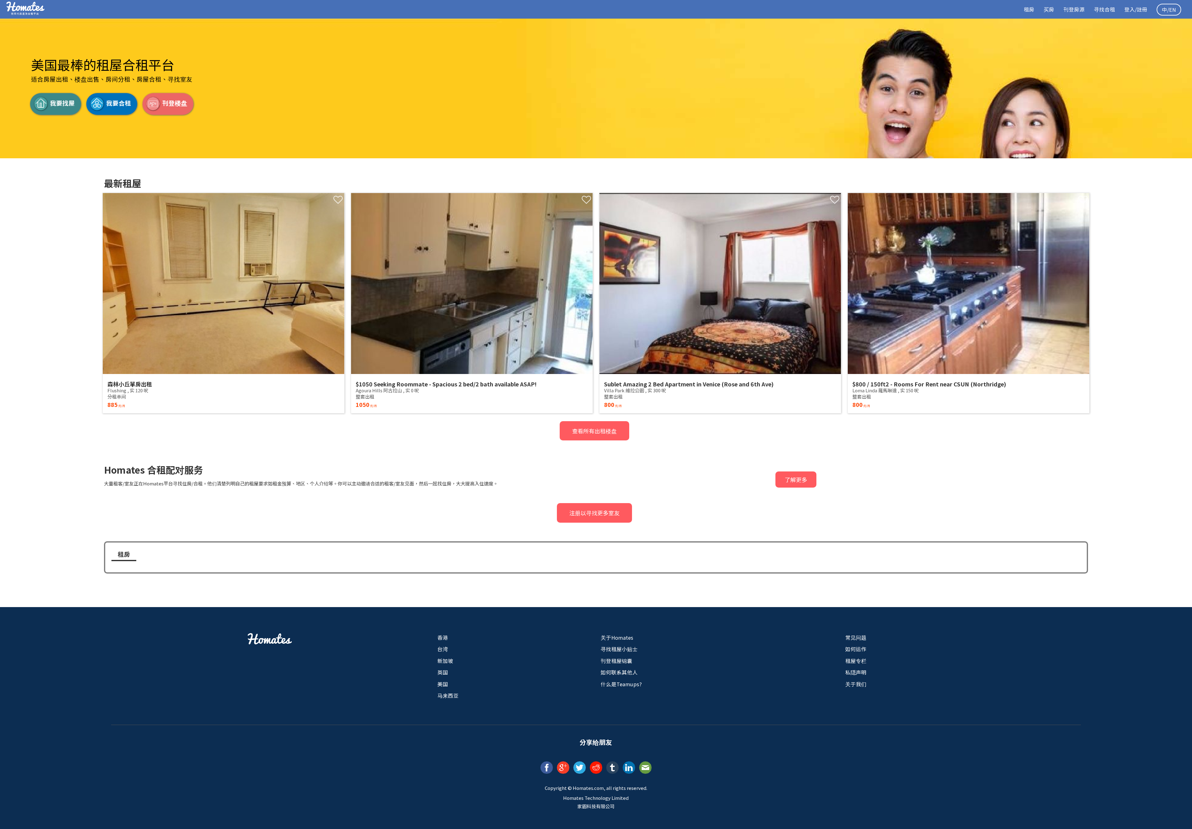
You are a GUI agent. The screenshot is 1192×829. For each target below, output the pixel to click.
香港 (442, 637)
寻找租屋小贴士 (619, 649)
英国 (442, 672)
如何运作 (855, 649)
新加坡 (445, 661)
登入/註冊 (1135, 9)
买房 (1049, 9)
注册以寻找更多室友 (594, 513)
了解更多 (796, 479)
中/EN (1169, 9)
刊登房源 (1074, 9)
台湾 (442, 649)
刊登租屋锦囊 (616, 661)
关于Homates (617, 637)
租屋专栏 (855, 661)
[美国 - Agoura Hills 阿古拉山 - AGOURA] (472, 303)
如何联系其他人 (619, 672)
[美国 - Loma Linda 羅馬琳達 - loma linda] (968, 303)
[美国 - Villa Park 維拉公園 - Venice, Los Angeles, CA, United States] (720, 303)
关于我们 (855, 684)
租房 (1029, 9)
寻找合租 (1104, 9)
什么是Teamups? (621, 684)
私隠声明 (855, 672)
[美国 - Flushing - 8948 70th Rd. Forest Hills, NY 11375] (223, 303)
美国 (442, 684)
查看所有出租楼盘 (594, 431)
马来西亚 (447, 695)
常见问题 (855, 637)
